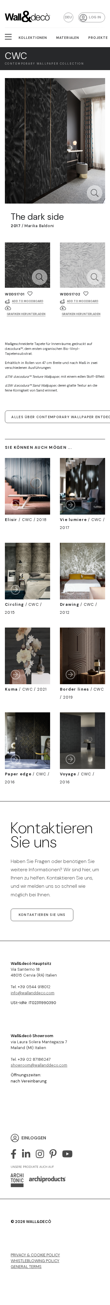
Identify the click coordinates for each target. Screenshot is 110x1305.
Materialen (67, 38)
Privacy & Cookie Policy (35, 1255)
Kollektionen (33, 38)
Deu (68, 17)
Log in (95, 17)
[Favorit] (30, 294)
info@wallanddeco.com (32, 993)
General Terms (26, 1266)
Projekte (98, 38)
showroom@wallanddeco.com (39, 1065)
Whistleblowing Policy (35, 1260)
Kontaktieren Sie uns (42, 915)
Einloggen (33, 1137)
